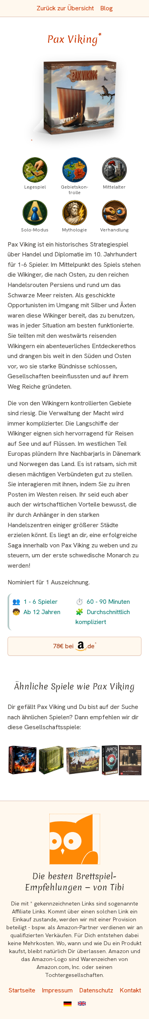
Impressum (57, 990)
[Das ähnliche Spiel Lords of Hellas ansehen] (22, 760)
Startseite (21, 990)
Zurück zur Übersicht (65, 8)
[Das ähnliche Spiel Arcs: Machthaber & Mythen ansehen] (110, 760)
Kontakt (130, 990)
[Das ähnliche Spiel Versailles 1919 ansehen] (130, 760)
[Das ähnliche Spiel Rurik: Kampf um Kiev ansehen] (83, 760)
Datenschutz (96, 990)
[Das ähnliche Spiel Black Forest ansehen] (51, 760)
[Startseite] (74, 839)
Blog (106, 8)
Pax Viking (74, 39)
